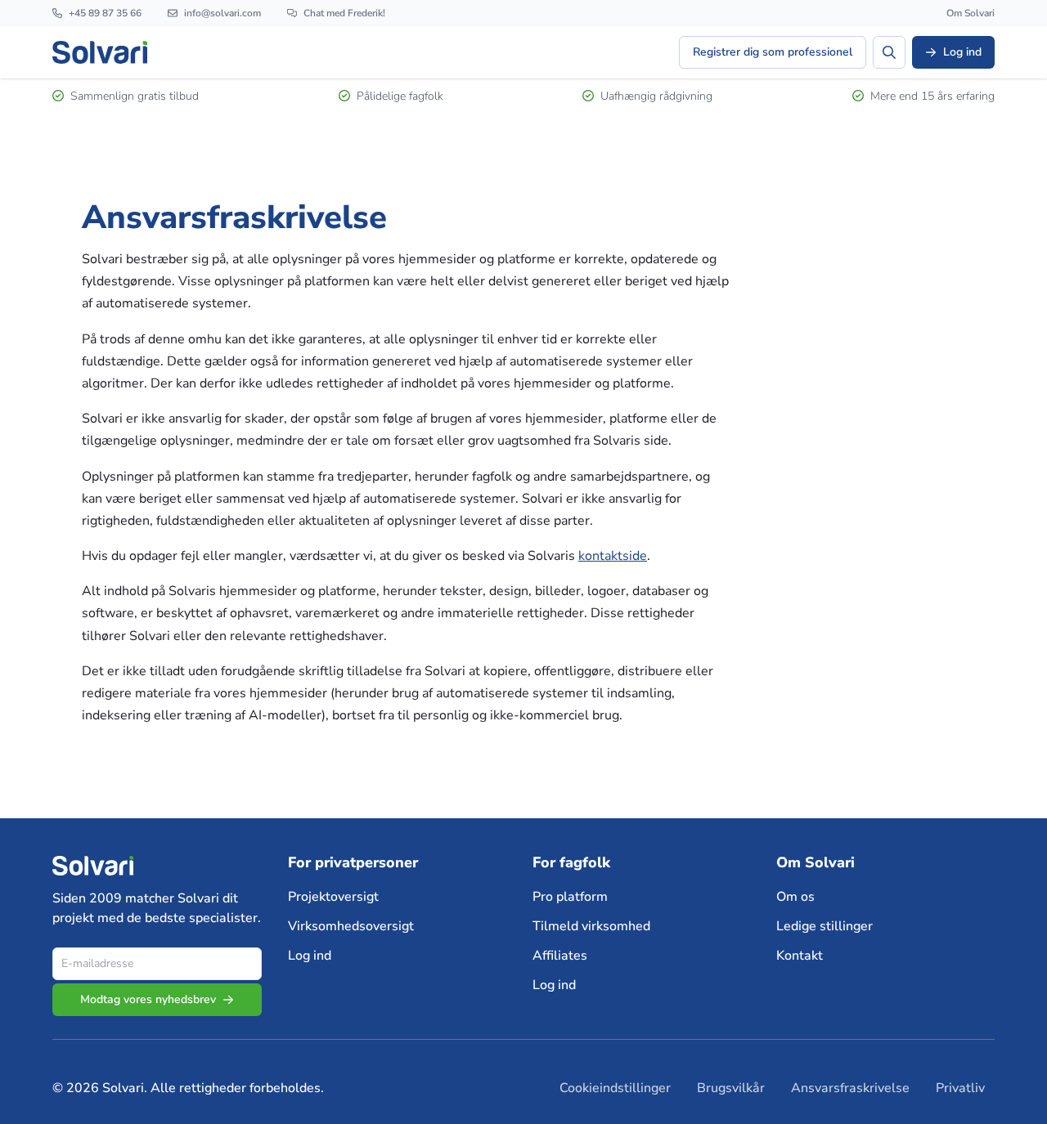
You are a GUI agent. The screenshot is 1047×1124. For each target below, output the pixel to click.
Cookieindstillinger (615, 1088)
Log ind (309, 956)
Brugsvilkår (731, 1088)
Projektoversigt (333, 897)
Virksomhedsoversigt (351, 926)
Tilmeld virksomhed (591, 926)
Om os (795, 897)
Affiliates (559, 956)
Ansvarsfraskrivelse (850, 1088)
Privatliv (960, 1088)
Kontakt (799, 956)
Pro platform (570, 897)
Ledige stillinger (824, 926)
